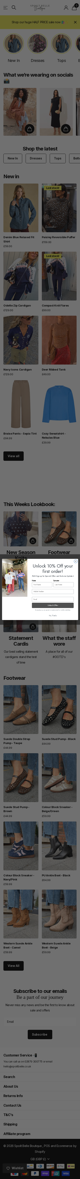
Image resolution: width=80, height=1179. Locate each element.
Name (34, 580)
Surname (56, 580)
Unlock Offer (53, 605)
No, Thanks (53, 616)
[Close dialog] (75, 561)
